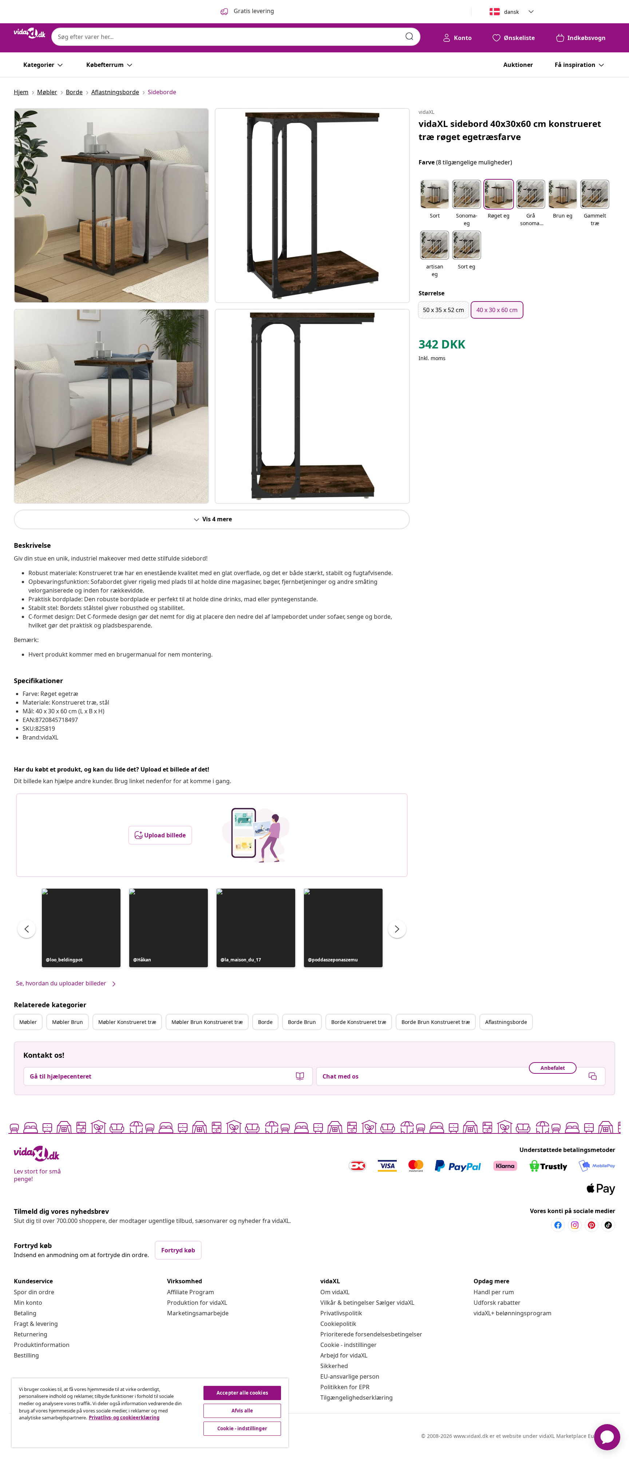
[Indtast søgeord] (409, 36)
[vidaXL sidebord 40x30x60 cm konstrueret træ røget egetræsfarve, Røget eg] (111, 205)
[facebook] (558, 1225)
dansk (511, 11)
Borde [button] (265, 1021)
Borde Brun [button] (302, 1021)
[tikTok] (608, 1225)
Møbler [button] (28, 1021)
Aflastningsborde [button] (506, 1021)
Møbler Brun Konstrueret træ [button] (207, 1021)
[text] (442, 346)
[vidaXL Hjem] (30, 33)
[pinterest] (591, 1225)
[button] (81, 928)
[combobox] (235, 37)
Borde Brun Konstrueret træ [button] (435, 1021)
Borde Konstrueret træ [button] (358, 1021)
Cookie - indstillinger (348, 1345)
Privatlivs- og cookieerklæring (124, 1417)
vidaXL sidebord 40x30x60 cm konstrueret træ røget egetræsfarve (510, 130)
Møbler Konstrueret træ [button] (127, 1021)
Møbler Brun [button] (67, 1021)
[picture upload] (255, 835)
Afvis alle (242, 1410)
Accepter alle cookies (242, 1393)
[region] (150, 1412)
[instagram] (574, 1225)
